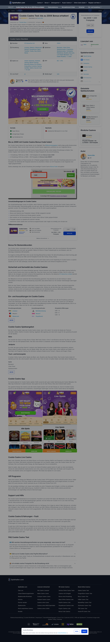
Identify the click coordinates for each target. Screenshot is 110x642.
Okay (84, 631)
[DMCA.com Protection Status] (79, 624)
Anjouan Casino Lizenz (43, 599)
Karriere (20, 599)
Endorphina (86, 63)
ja (24, 74)
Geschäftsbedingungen (49, 617)
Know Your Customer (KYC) (66, 617)
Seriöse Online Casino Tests (66, 590)
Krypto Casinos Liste (64, 608)
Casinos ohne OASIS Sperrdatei (46, 605)
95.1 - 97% (60, 60)
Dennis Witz (40, 18)
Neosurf (38, 313)
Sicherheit (82, 7)
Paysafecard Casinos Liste (66, 605)
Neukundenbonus (53, 7)
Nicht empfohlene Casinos (25, 608)
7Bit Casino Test (82, 608)
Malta (85, 44)
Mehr (11, 320)
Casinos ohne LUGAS (43, 608)
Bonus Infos (90, 34)
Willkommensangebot (51, 145)
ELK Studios (86, 59)
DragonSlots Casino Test (85, 593)
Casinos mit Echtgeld (65, 593)
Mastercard (15, 316)
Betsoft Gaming (87, 56)
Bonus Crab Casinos (64, 611)
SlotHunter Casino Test (84, 605)
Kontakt (20, 611)
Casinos (13, 10)
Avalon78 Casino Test (84, 611)
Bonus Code (53, 166)
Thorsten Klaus (22, 22)
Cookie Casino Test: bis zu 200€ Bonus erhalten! (30, 7)
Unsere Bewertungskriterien (26, 593)
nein (58, 74)
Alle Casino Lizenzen (43, 590)
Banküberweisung (41, 311)
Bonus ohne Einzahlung (65, 596)
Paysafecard (39, 316)
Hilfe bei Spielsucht (80, 617)
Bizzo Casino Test (83, 596)
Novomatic (86, 74)
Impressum (39, 617)
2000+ (59, 43)
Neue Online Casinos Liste (66, 599)
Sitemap (59, 619)
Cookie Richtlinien (62, 632)
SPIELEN (69, 233)
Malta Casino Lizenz (43, 593)
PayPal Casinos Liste (64, 602)
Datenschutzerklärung (16, 617)
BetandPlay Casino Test (84, 602)
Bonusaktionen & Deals (68, 7)
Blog (54, 619)
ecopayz (14, 311)
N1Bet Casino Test (83, 599)
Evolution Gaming (88, 67)
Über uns (20, 590)
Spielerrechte (22, 605)
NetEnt (85, 70)
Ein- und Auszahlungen (95, 7)
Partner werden (22, 602)
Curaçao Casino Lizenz (43, 596)
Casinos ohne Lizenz (43, 602)
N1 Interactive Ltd (29, 43)
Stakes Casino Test (83, 590)
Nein (76, 631)
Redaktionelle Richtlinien (25, 596)
